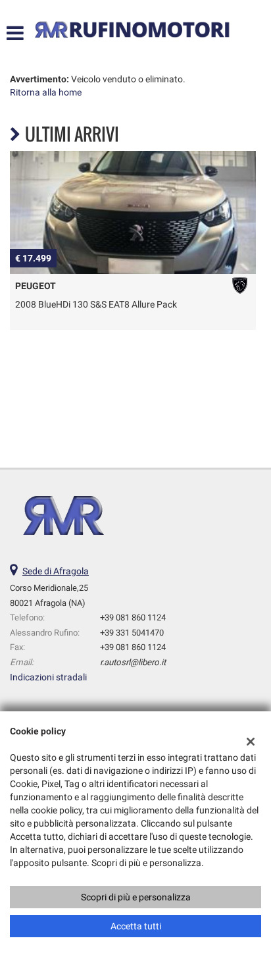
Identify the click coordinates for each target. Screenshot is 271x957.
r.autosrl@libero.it (133, 662)
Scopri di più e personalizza (136, 897)
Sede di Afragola (55, 571)
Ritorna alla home (46, 92)
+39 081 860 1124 (133, 617)
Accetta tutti (136, 926)
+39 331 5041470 (132, 633)
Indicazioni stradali (48, 677)
